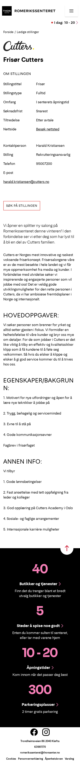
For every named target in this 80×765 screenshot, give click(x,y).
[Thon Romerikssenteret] (28, 10)
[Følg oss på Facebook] (34, 732)
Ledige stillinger (28, 32)
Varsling (69, 758)
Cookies (11, 758)
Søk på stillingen (21, 205)
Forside (8, 32)
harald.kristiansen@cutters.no (26, 182)
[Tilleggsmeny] (71, 11)
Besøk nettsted (47, 129)
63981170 (40, 746)
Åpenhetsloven (54, 758)
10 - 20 (64, 23)
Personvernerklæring (30, 758)
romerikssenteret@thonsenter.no (40, 752)
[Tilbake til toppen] (66, 548)
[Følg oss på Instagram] (46, 732)
